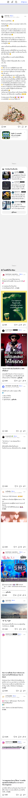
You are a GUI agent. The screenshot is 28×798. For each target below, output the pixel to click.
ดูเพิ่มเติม (20, 378)
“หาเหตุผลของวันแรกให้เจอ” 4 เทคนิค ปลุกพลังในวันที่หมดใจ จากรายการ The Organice (14, 783)
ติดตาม (11, 15)
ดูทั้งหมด (14, 212)
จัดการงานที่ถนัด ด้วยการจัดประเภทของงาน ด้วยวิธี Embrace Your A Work (13, 675)
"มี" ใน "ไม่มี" (6, 621)
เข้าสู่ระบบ (24, 2)
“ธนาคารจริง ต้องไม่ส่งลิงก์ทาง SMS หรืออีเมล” (13, 370)
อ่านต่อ (17, 288)
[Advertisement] (14, 9)
